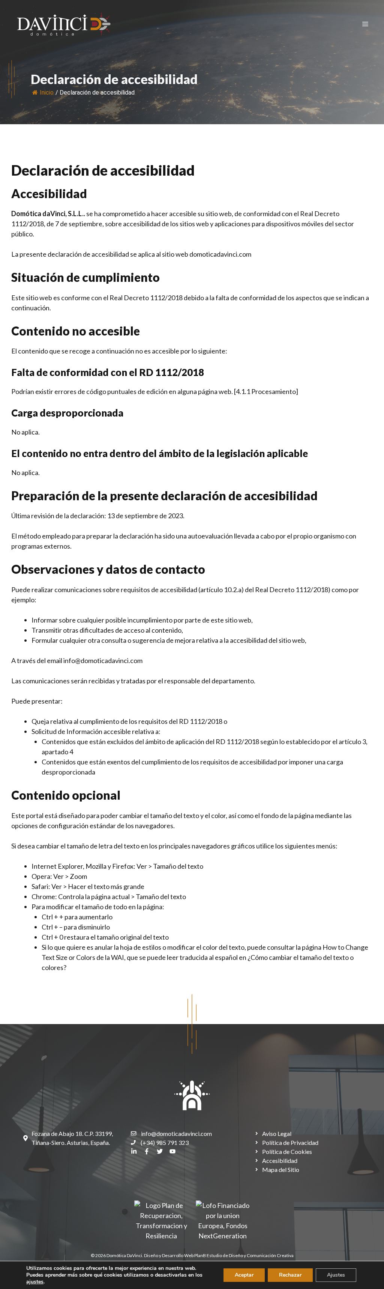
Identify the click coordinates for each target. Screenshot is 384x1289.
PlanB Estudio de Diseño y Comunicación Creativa (244, 1255)
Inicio (47, 92)
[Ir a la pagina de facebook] (147, 1151)
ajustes (35, 1281)
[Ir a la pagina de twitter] (160, 1151)
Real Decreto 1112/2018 (146, 297)
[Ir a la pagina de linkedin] (134, 1151)
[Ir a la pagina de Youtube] (173, 1151)
